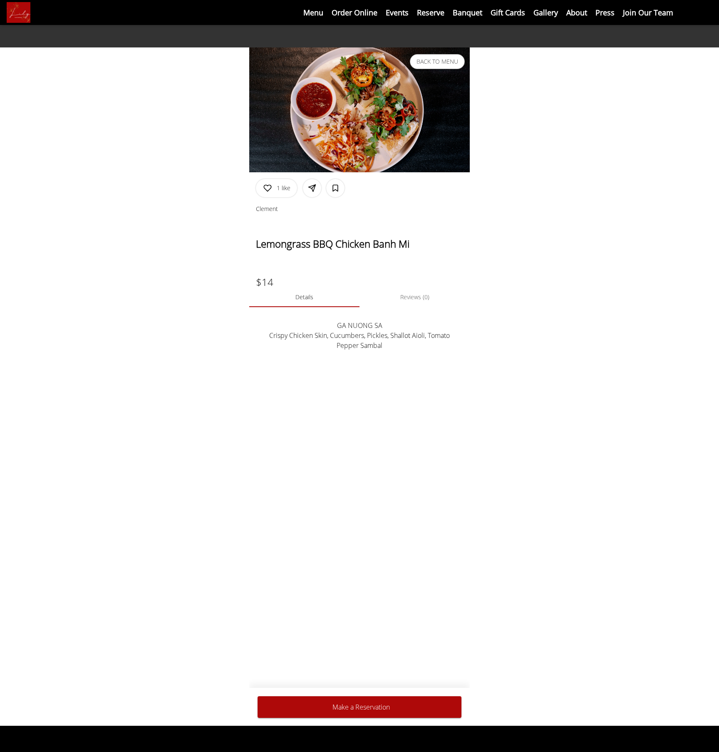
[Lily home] (44, 12)
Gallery (545, 12)
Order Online (354, 12)
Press (605, 12)
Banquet (467, 12)
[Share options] (312, 188)
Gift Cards (508, 12)
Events (397, 12)
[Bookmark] (335, 188)
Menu (313, 12)
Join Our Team (648, 12)
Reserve (430, 12)
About (576, 12)
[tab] (304, 297)
